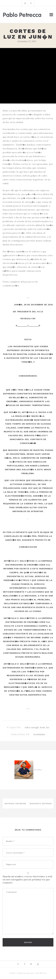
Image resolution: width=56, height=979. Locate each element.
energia (35, 727)
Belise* (13, 973)
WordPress (41, 973)
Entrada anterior (15, 803)
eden (27, 727)
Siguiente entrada (41, 803)
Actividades (39, 734)
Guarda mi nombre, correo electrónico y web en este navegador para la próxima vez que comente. (27, 879)
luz (47, 727)
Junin (42, 727)
